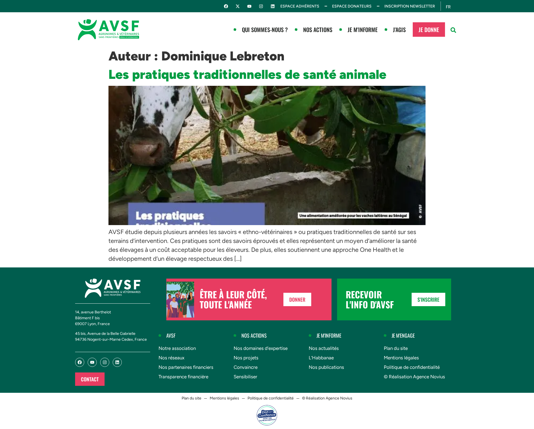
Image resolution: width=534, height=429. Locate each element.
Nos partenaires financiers (186, 367)
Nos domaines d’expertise (261, 348)
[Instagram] (261, 6)
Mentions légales (401, 357)
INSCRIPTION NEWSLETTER (409, 6)
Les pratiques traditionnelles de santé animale (248, 74)
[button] (453, 30)
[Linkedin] (273, 6)
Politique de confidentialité (412, 367)
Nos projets (246, 357)
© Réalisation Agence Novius (414, 376)
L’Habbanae (321, 357)
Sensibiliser (245, 376)
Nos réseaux (171, 357)
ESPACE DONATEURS (352, 6)
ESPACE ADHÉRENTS (299, 6)
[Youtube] (249, 6)
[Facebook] (226, 6)
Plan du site (396, 348)
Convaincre (246, 367)
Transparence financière (183, 376)
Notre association (177, 348)
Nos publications (326, 367)
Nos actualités (324, 348)
